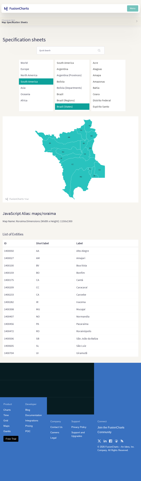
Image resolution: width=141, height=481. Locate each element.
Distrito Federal (102, 100)
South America (65, 62)
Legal (53, 437)
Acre (95, 62)
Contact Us (56, 427)
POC (27, 431)
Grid (5, 420)
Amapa (97, 75)
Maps (6, 425)
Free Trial (11, 438)
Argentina (62, 69)
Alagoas (97, 69)
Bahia (96, 87)
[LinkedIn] (105, 441)
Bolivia (60, 81)
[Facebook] (110, 441)
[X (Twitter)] (99, 441)
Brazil (60, 94)
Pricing (29, 425)
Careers (54, 432)
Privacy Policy (78, 427)
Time (6, 415)
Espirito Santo (101, 106)
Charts (7, 409)
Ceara (96, 94)
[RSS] (122, 441)
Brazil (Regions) (66, 100)
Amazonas (99, 81)
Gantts (7, 431)
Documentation (33, 415)
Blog (27, 409)
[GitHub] (116, 441)
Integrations (31, 420)
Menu (132, 8)
